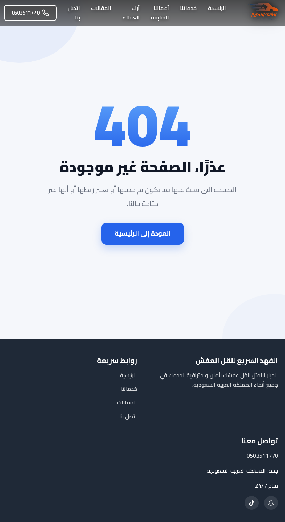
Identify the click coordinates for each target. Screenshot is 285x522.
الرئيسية (217, 8)
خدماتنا (188, 8)
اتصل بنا (74, 13)
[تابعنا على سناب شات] (271, 503)
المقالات (101, 8)
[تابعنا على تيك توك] (252, 503)
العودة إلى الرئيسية (143, 233)
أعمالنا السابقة (160, 13)
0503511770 (25, 13)
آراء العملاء (131, 13)
